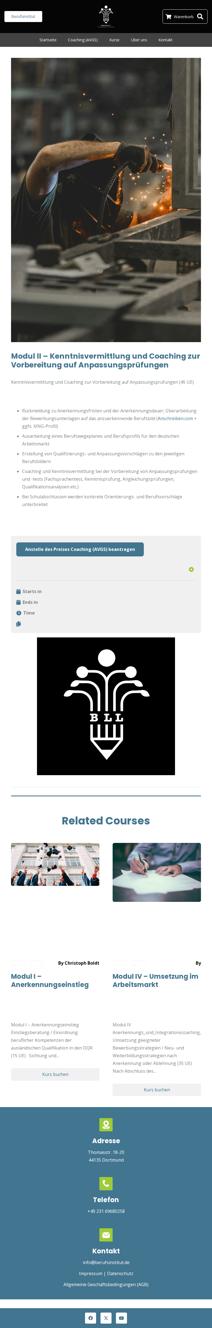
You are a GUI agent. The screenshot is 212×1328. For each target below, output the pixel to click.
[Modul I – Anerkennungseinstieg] (55, 847)
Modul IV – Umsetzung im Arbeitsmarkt (155, 980)
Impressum (90, 1273)
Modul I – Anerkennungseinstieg (50, 980)
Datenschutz (120, 1273)
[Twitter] (106, 1318)
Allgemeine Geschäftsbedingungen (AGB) (106, 1284)
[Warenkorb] (168, 16)
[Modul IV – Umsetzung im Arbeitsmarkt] (157, 847)
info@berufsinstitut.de (106, 1262)
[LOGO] (106, 17)
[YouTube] (121, 1318)
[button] (200, 16)
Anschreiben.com (175, 418)
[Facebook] (90, 1318)
